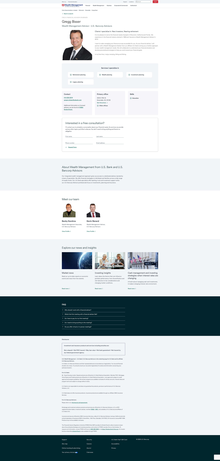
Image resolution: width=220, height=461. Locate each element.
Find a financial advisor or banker (69, 10)
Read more (65, 288)
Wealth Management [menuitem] (98, 5)
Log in (155, 1)
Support (125, 1)
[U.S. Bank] (72, 6)
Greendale (87, 10)
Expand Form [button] (72, 147)
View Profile (66, 231)
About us (64, 1)
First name (68, 136)
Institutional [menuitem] (133, 5)
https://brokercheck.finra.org (110, 429)
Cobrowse (90, 452)
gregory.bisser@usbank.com (72, 100)
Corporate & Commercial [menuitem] (121, 5)
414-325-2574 (68, 97)
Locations (131, 1)
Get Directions (101, 103)
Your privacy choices (68, 452)
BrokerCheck (76, 431)
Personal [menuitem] (88, 5)
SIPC (96, 409)
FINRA (92, 409)
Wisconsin (81, 10)
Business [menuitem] (109, 5)
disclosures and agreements (79, 402)
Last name (99, 136)
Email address (100, 143)
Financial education (72, 1)
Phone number (69, 143)
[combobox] (143, 2)
